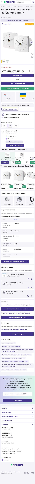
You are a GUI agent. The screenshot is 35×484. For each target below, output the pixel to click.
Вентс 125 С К (19, 158)
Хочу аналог (17, 75)
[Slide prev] (3, 42)
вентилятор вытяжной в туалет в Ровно (14, 370)
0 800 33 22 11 (7, 428)
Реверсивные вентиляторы (20, 203)
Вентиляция (21, 6)
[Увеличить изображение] (32, 54)
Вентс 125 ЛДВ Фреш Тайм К (7, 158)
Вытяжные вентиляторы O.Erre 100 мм (13, 358)
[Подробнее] (11, 230)
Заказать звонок (14, 142)
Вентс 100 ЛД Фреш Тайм (20, 184)
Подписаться (17, 400)
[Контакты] (33, 2)
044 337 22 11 (7, 433)
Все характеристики (11, 109)
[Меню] (2, 2)
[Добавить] (11, 186)
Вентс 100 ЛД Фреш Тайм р (7, 184)
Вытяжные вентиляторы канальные (7, 203)
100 (4, 125)
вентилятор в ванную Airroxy (11, 346)
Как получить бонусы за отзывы (17, 309)
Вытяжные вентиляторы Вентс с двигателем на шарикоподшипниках (16, 365)
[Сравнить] (33, 71)
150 (16, 125)
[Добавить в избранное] (29, 71)
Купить (18, 162)
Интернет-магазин (5, 6)
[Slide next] (31, 42)
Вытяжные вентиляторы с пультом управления (16, 355)
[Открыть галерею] (32, 57)
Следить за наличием (17, 83)
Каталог (14, 6)
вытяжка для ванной (8, 343)
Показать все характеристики (13, 261)
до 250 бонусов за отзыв (17, 20)
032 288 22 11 (7, 436)
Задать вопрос (19, 334)
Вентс (8, 98)
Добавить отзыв (7, 17)
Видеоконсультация (16, 145)
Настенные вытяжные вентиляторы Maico (15, 361)
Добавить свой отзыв (18, 317)
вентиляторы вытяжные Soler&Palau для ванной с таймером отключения (17, 350)
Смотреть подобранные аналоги (17, 88)
